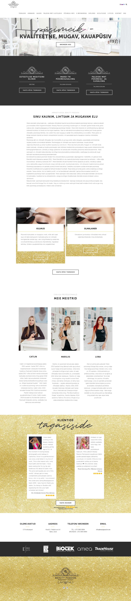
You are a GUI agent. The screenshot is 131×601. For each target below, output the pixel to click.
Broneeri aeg (65, 44)
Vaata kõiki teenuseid (32, 90)
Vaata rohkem (65, 503)
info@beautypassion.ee (103, 529)
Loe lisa (40, 257)
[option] (33, 355)
